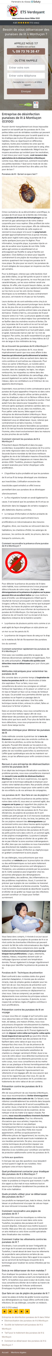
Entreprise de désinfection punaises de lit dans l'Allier (26, 1317)
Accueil (5, 1352)
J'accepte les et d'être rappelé (27, 83)
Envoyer (26, 91)
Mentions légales (18, 1352)
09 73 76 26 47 (27, 51)
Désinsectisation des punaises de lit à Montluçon (26, 1320)
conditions (29, 82)
